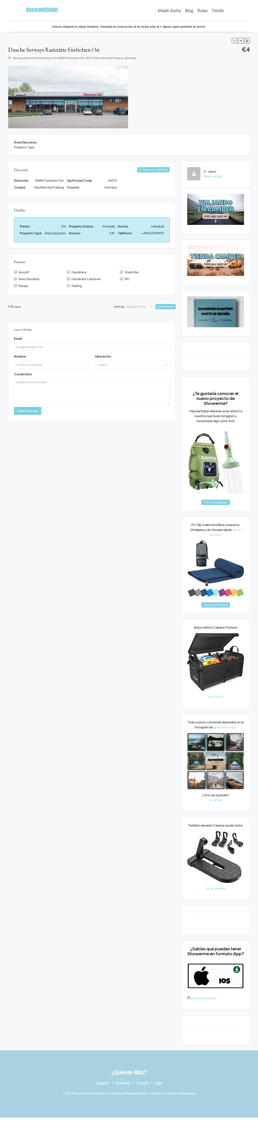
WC (127, 279)
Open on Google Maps (155, 169)
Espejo (23, 286)
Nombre (20, 356)
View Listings (212, 176)
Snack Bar (131, 272)
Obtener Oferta (215, 605)
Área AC (24, 272)
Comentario (23, 374)
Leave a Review (166, 306)
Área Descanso (29, 279)
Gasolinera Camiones (86, 279)
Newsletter (123, 1082)
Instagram (103, 1082)
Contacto (142, 1082)
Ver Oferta (215, 697)
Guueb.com (188, 1093)
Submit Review (27, 411)
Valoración (103, 356)
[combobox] (139, 307)
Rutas (202, 10)
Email (18, 338)
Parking (76, 286)
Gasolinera (78, 272)
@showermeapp (225, 727)
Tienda (218, 10)
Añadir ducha (169, 10)
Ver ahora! (216, 800)
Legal (158, 1082)
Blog (189, 10)
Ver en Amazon (215, 502)
